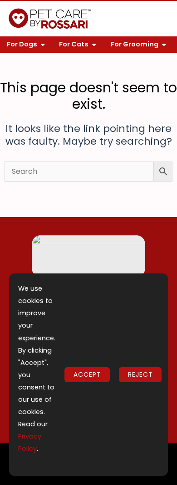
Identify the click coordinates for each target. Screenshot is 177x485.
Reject (140, 374)
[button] (161, 18)
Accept (87, 374)
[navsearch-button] (142, 20)
